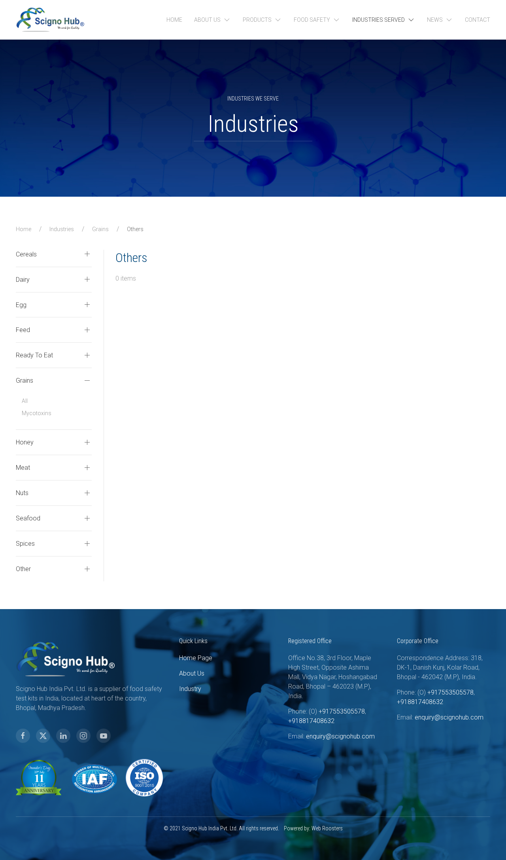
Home (174, 20)
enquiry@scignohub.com (340, 736)
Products (257, 20)
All (25, 401)
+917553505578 (342, 711)
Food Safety (312, 20)
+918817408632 (311, 721)
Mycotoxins (36, 413)
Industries (61, 229)
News (435, 20)
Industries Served (378, 20)
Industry (190, 689)
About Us (207, 20)
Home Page (195, 658)
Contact (477, 20)
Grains (100, 229)
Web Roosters (327, 828)
